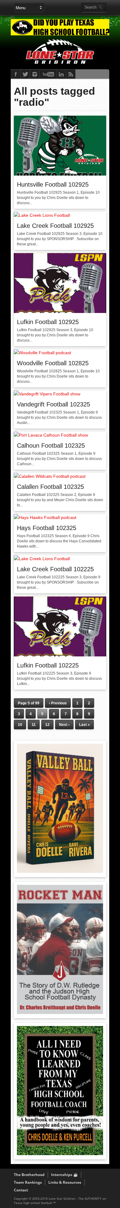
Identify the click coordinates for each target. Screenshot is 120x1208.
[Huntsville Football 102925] (60, 174)
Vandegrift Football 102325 (53, 404)
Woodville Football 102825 (53, 363)
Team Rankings (28, 1182)
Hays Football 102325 (46, 528)
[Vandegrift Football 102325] (47, 393)
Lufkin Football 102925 (48, 322)
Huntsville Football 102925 (53, 184)
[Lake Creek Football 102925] (42, 215)
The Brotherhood (29, 1174)
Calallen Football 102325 (50, 486)
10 (20, 725)
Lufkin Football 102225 (48, 665)
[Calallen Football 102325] (50, 476)
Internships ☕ (64, 1174)
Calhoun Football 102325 (51, 445)
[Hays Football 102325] (45, 517)
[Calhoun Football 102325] (51, 435)
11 (34, 725)
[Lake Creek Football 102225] (42, 558)
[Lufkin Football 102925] (60, 311)
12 (47, 725)
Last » (84, 725)
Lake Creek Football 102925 (55, 225)
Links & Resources (64, 1182)
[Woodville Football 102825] (42, 352)
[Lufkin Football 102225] (60, 654)
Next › (64, 725)
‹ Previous (58, 703)
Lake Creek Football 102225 (55, 569)
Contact (21, 1190)
